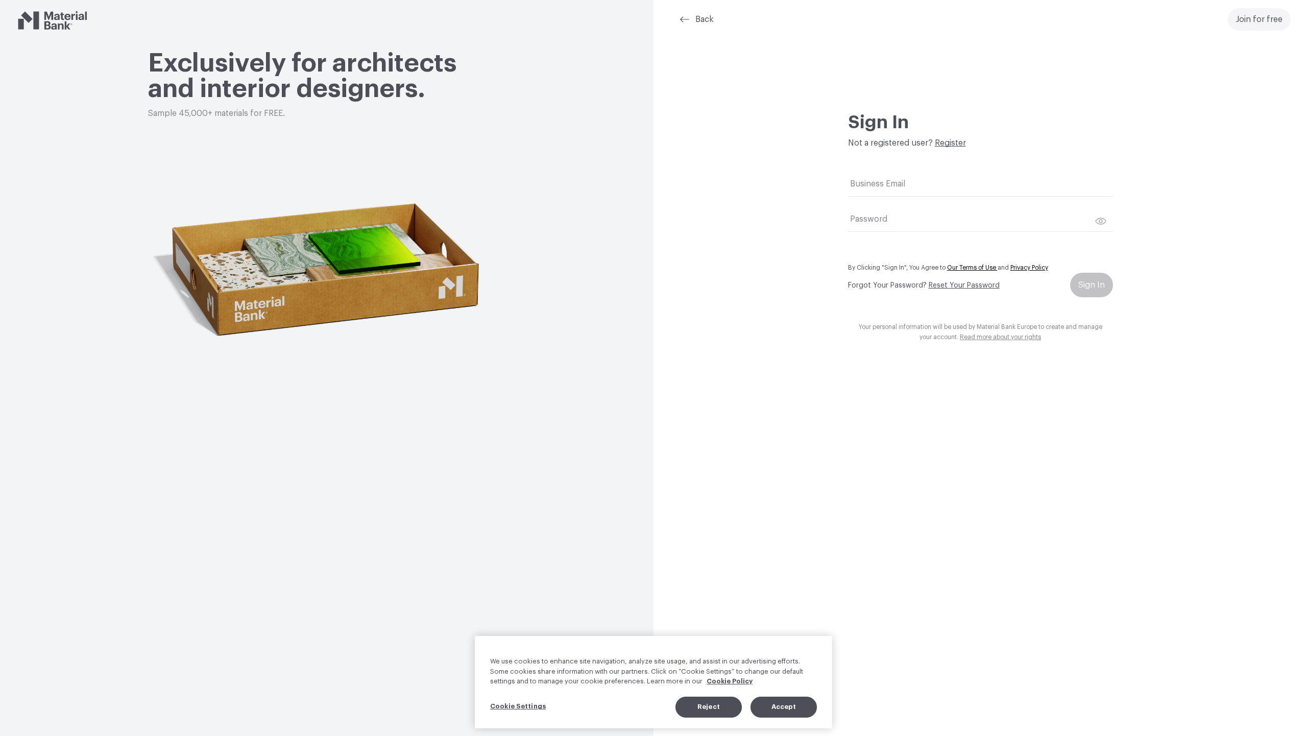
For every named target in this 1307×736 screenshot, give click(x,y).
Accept (783, 706)
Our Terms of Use (972, 268)
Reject (708, 706)
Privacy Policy (1029, 268)
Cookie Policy (730, 681)
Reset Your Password (964, 285)
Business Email (877, 184)
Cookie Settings (518, 706)
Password (868, 219)
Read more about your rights (1000, 337)
